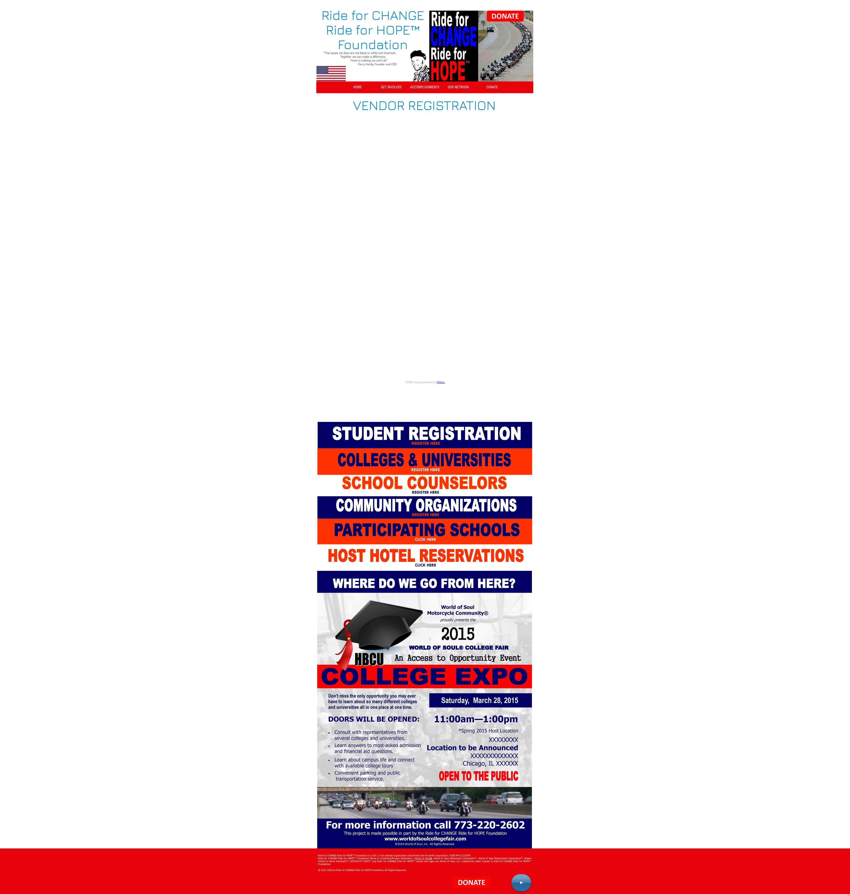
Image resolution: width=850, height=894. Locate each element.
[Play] (521, 882)
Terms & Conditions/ (381, 858)
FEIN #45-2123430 (460, 855)
